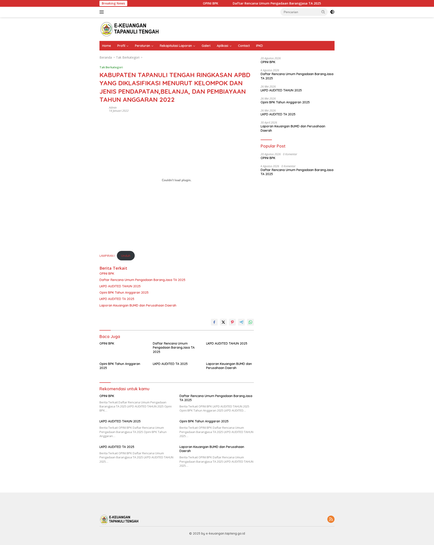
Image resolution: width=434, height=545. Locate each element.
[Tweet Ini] (223, 322)
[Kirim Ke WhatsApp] (250, 322)
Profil (121, 46)
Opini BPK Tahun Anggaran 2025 (124, 292)
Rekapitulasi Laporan (176, 46)
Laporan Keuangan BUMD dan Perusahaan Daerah (137, 305)
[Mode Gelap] (332, 12)
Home (106, 46)
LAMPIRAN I (107, 256)
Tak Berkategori (111, 67)
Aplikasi (222, 46)
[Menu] (102, 12)
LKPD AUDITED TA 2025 (116, 299)
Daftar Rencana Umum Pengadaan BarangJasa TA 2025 (269, 3)
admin (113, 107)
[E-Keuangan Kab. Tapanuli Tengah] (130, 28)
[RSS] (331, 520)
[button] (323, 11)
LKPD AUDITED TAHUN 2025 (120, 286)
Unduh (125, 256)
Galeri (206, 46)
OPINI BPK (203, 3)
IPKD (259, 46)
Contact (244, 46)
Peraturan (142, 46)
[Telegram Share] (241, 322)
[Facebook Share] (214, 322)
